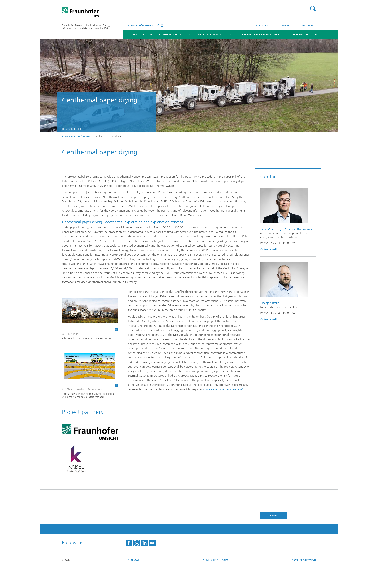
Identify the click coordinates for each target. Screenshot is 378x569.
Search (312, 8)
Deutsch (307, 25)
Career (285, 25)
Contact (262, 25)
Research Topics (210, 34)
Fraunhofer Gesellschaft (145, 25)
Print (273, 515)
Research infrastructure (260, 34)
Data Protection (303, 560)
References (301, 34)
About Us (137, 34)
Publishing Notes (215, 560)
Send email (270, 249)
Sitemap (134, 560)
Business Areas (170, 34)
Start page (68, 136)
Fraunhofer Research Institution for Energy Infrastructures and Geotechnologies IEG (86, 27)
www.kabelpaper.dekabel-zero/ (223, 389)
